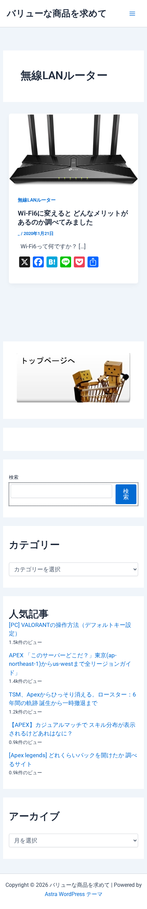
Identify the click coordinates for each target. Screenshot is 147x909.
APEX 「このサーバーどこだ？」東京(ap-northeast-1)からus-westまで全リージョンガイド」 (70, 664)
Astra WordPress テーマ (74, 894)
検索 (13, 477)
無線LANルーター (37, 200)
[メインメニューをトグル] (133, 13)
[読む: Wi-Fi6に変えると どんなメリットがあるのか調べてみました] (73, 149)
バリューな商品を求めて (57, 13)
